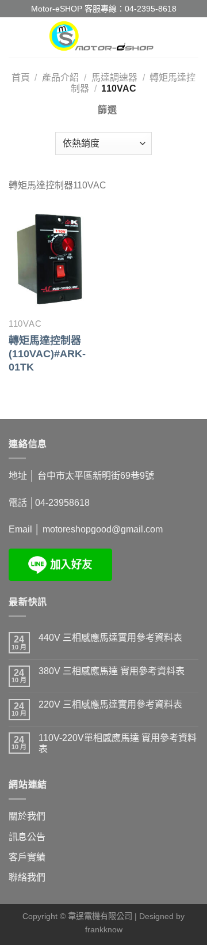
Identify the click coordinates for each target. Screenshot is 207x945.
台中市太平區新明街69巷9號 (95, 476)
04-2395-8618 (151, 8)
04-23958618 (62, 503)
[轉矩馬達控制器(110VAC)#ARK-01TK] (53, 258)
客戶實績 (27, 857)
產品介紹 (60, 77)
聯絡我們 (27, 877)
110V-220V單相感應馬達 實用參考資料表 (118, 743)
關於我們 (27, 816)
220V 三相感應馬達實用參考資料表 (110, 704)
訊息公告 (27, 837)
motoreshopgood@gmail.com (103, 529)
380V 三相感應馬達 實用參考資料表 (112, 671)
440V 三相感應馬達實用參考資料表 (110, 637)
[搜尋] (193, 37)
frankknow (103, 929)
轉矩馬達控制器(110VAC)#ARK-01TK (47, 354)
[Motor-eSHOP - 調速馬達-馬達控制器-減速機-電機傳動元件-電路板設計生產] (103, 37)
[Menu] (15, 37)
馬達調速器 (114, 77)
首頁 (21, 77)
